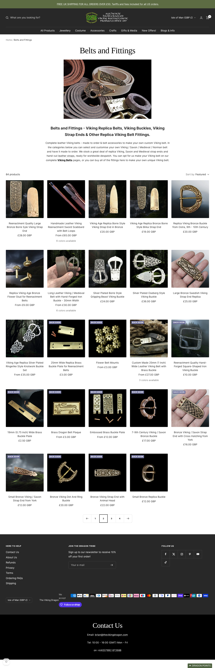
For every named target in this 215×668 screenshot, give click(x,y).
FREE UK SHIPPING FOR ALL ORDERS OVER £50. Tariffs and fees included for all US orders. (108, 4)
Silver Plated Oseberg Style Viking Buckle (149, 295)
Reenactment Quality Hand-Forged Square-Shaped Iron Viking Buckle (190, 366)
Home (9, 39)
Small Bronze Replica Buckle (148, 496)
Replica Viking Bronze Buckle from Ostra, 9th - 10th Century (190, 225)
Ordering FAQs (14, 578)
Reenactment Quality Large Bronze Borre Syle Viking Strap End (25, 227)
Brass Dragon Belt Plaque (66, 432)
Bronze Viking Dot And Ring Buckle (66, 498)
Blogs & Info (168, 30)
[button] (200, 665)
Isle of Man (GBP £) (182, 17)
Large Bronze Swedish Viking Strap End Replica (190, 295)
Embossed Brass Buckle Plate (107, 432)
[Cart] (207, 17)
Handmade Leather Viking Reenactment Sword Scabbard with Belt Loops (66, 227)
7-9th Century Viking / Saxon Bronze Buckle (149, 434)
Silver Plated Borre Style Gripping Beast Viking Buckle (107, 295)
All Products (48, 30)
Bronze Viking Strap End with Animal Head (107, 498)
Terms (9, 572)
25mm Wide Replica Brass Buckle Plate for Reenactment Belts (66, 366)
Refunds (11, 562)
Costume (80, 30)
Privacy (10, 567)
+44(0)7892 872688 (109, 650)
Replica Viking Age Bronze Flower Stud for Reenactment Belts (24, 297)
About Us (11, 557)
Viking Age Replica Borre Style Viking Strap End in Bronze (107, 225)
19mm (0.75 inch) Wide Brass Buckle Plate (24, 434)
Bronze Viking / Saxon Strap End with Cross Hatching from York (190, 436)
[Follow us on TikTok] (166, 562)
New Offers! (149, 30)
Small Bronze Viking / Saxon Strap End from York (24, 498)
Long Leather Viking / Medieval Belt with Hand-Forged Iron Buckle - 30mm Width (66, 297)
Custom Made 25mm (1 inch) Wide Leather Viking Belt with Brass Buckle (148, 366)
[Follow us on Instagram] (182, 554)
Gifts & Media (129, 30)
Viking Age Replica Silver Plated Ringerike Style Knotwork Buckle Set (25, 366)
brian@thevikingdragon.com (111, 634)
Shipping (11, 583)
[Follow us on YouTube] (198, 554)
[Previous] (87, 518)
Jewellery (64, 30)
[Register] (112, 565)
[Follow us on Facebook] (166, 554)
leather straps (66, 155)
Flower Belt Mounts (107, 362)
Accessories (97, 30)
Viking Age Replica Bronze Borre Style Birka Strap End (149, 225)
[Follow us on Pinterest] (190, 554)
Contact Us (12, 552)
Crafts (112, 30)
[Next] (128, 518)
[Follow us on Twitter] (174, 554)
